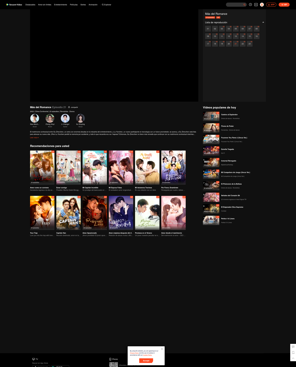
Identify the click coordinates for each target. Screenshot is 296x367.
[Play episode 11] (222, 36)
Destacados (30, 4)
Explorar (107, 4)
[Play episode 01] (208, 29)
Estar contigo (61, 187)
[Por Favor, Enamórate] (173, 168)
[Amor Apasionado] (95, 213)
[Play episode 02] (215, 29)
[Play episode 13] (236, 36)
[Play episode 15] (250, 36)
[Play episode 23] (250, 44)
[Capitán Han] (68, 213)
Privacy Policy (134, 353)
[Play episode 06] (243, 29)
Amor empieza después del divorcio (123, 233)
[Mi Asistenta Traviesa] (147, 168)
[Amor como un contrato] (42, 168)
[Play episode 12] (229, 36)
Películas (74, 4)
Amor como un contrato (39, 187)
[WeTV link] (14, 4)
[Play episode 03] (222, 29)
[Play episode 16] (256, 36)
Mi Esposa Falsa (115, 187)
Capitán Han (61, 233)
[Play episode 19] (222, 44)
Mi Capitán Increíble (90, 187)
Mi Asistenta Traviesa (143, 187)
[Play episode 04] (229, 29)
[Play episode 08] (256, 29)
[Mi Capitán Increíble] (95, 168)
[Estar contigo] (68, 168)
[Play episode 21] (236, 44)
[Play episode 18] (215, 44)
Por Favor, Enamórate (169, 187)
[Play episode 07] (250, 29)
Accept (146, 360)
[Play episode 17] (208, 44)
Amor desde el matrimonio (171, 233)
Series (83, 4)
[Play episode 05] (236, 29)
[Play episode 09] (208, 36)
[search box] (244, 4)
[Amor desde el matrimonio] (173, 213)
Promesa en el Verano (143, 233)
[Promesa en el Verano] (147, 213)
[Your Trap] (42, 213)
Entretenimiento (60, 4)
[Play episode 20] (229, 44)
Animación (93, 4)
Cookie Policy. (147, 355)
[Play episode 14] (243, 36)
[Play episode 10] (215, 36)
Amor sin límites (44, 4)
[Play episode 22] (243, 44)
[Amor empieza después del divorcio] (121, 213)
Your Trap (34, 233)
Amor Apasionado (90, 233)
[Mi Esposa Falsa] (121, 168)
